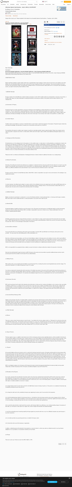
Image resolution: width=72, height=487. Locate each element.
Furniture (36, 4)
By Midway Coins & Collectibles (12, 9)
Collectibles (12, 4)
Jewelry (17, 4)
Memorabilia (41, 4)
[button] (24, 485)
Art (7, 4)
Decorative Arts (23, 4)
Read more (12, 482)
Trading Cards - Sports (51, 44)
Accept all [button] (52, 481)
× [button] (70, 478)
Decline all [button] (63, 481)
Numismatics (30, 4)
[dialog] (36, 482)
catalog (58, 21)
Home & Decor (48, 4)
